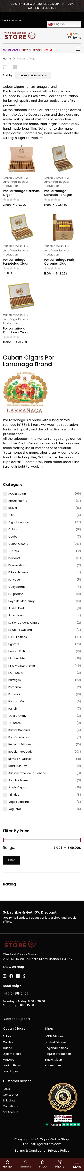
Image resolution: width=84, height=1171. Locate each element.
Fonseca (14, 580)
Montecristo (16, 658)
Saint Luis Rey (17, 766)
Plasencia (14, 694)
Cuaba (13, 537)
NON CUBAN (16, 673)
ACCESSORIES (17, 494)
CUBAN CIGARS (18, 544)
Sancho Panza (18, 780)
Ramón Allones (18, 737)
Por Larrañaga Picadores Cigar (16, 330)
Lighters (13, 644)
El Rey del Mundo (19, 572)
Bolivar (12, 508)
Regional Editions (19, 744)
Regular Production (21, 752)
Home (7, 58)
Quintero (14, 723)
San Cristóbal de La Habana (27, 773)
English (59, 24)
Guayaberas (16, 587)
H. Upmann (15, 594)
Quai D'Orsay (17, 716)
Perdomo (14, 687)
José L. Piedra (17, 608)
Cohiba (13, 529)
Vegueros (14, 809)
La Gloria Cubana (20, 630)
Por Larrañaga (17, 701)
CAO (11, 515)
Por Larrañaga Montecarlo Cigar (58, 193)
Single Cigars (17, 787)
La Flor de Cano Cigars (23, 623)
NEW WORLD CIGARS (22, 666)
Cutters (13, 551)
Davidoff (14, 558)
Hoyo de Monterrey (21, 601)
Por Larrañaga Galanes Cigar (21, 193)
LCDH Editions (17, 637)
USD (75, 17)
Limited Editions (19, 651)
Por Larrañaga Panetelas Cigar (16, 261)
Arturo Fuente (17, 501)
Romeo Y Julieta (19, 759)
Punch (12, 709)
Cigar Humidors (18, 522)
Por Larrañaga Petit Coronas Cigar (59, 261)
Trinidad (14, 795)
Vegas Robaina (18, 802)
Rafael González (19, 730)
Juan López (16, 615)
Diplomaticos (17, 565)
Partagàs (14, 680)
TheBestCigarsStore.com (42, 1144)
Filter (11, 860)
